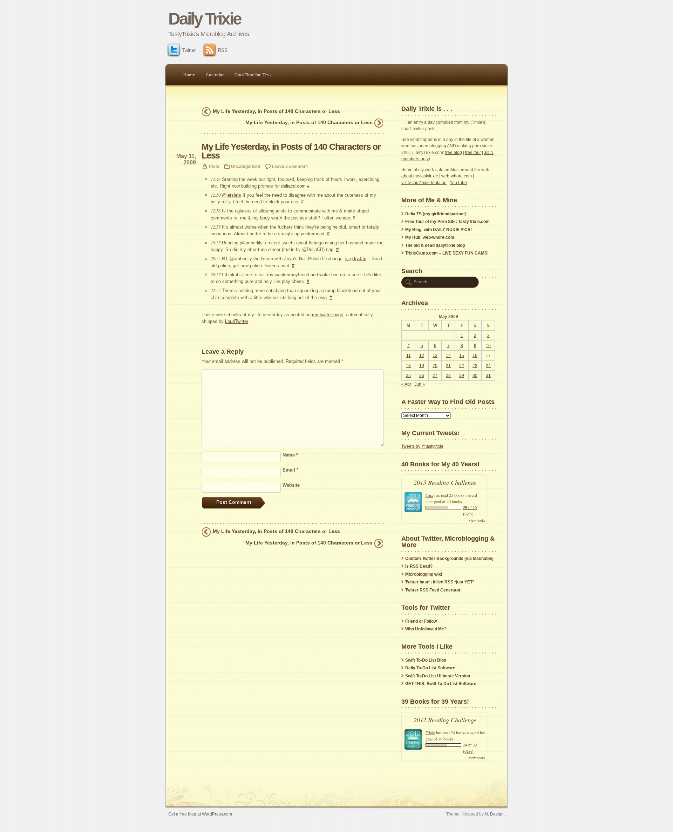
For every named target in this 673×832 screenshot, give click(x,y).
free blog (453, 152)
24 (488, 365)
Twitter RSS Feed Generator (433, 590)
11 (408, 355)
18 (408, 365)
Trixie (213, 166)
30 (475, 375)
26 (421, 375)
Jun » (419, 384)
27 (435, 375)
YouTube (458, 182)
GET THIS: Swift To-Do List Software (440, 683)
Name (290, 455)
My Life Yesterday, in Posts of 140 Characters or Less (276, 111)
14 (448, 355)
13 (435, 355)
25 (408, 375)
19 (421, 365)
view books (477, 520)
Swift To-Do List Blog (425, 660)
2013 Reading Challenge (445, 482)
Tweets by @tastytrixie (422, 446)
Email (290, 470)
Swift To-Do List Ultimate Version (437, 676)
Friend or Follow (421, 621)
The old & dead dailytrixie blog (435, 245)
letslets (233, 195)
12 (421, 355)
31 (488, 375)
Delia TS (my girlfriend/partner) (436, 213)
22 (461, 365)
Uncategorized (245, 166)
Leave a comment (290, 166)
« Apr (406, 384)
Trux (429, 495)
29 (461, 375)
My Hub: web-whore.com (429, 237)
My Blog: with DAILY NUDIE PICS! (438, 229)
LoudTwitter (236, 321)
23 (475, 365)
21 (448, 365)
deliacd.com (293, 186)
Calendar (215, 75)
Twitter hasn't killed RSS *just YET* (439, 582)
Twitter (189, 50)
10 (488, 345)
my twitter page (327, 314)
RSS (222, 50)
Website (291, 485)
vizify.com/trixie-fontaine (424, 182)
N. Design (494, 814)
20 (435, 365)
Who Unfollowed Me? (426, 629)
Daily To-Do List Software (430, 667)
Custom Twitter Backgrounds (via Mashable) (449, 558)
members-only (415, 158)
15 (461, 355)
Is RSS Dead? (419, 566)
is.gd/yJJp (355, 258)
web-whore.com (456, 176)
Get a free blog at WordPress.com (200, 814)
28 (448, 375)
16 (475, 355)
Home (189, 75)
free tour (473, 152)
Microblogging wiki (423, 574)
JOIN (489, 152)
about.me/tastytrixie (419, 176)
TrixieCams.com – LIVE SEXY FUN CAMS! (447, 253)
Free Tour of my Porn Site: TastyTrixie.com (447, 221)
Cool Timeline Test (252, 75)
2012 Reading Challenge (445, 719)
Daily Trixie (204, 18)
